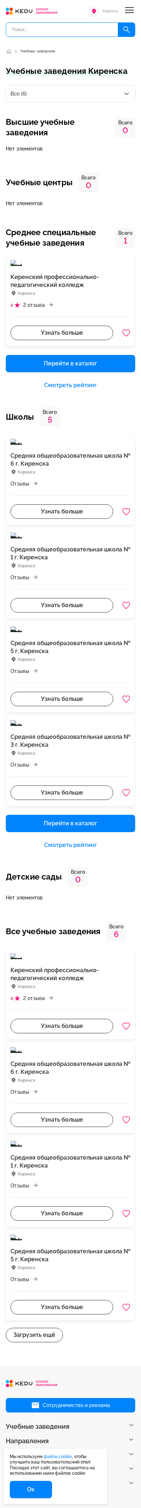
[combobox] (70, 93)
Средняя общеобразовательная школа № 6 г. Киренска (70, 459)
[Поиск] (126, 29)
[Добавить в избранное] (126, 333)
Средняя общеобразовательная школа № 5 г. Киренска (70, 647)
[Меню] (129, 11)
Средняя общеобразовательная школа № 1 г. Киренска (70, 553)
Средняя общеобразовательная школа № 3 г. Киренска (70, 740)
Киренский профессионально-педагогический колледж (54, 281)
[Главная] (9, 51)
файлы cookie (58, 1456)
